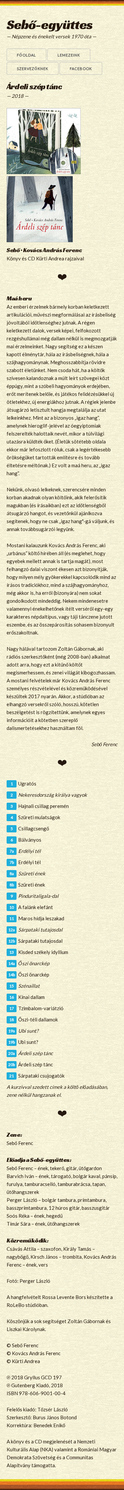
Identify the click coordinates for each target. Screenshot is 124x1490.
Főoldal (26, 55)
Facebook (81, 68)
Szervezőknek (32, 68)
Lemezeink (69, 55)
